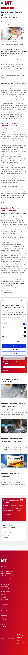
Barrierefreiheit (19, 639)
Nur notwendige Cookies (14, 353)
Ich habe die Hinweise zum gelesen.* (13, 362)
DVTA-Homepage (5, 591)
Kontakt (2, 613)
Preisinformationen (5, 610)
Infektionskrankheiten (5, 7)
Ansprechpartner (4, 586)
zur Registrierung (9, 514)
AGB (17, 640)
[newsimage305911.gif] (12, 33)
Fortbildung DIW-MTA (6, 604)
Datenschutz (19, 361)
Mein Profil (3, 619)
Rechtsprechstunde (5, 584)
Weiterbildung (4, 594)
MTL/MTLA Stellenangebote (7, 573)
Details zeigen (20, 341)
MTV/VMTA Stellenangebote (7, 578)
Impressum (18, 632)
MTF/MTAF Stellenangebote (7, 571)
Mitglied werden (4, 589)
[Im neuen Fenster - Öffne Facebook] (2, 648)
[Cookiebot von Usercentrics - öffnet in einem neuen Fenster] (20, 300)
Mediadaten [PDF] (20, 642)
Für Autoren (3, 626)
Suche (2, 622)
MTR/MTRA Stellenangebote (7, 575)
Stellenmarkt (6, 536)
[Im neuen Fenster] (5, 648)
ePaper (17, 643)
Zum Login (7, 518)
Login (2, 617)
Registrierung (4, 615)
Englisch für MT (4, 599)
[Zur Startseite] (9, 3)
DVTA (2, 581)
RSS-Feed (3, 624)
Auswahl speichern (14, 349)
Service (2, 608)
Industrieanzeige (7, 537)
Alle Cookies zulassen (14, 345)
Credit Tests (3, 597)
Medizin (12, 7)
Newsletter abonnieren (14, 367)
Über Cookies (19, 637)
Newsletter (18, 634)
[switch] (23, 327)
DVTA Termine (4, 602)
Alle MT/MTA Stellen (5, 569)
